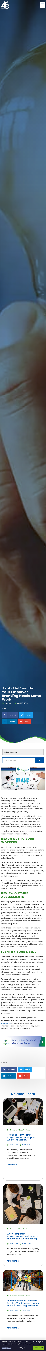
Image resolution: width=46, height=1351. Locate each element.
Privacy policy (6, 1348)
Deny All (22, 1348)
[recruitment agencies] (23, 1047)
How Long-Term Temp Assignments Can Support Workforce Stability (21, 1137)
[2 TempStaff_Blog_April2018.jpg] (23, 789)
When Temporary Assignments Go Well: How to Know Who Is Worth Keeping (22, 1236)
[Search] (39, 760)
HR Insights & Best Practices (19, 1130)
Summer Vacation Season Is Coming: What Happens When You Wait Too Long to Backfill (23, 1303)
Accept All (39, 1348)
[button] (42, 5)
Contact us (6, 1023)
